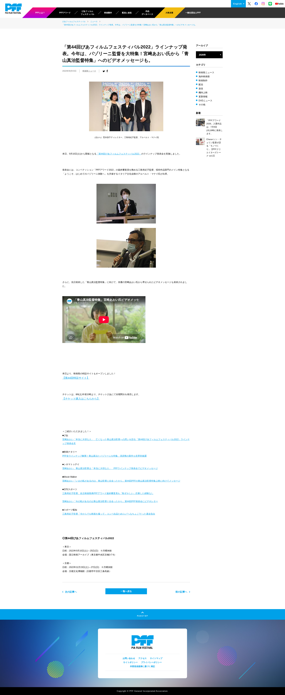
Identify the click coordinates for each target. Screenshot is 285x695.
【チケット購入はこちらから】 (81, 398)
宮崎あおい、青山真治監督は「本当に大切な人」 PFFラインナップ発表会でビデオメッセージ (110, 468)
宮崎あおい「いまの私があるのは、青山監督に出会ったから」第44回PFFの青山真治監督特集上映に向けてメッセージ (121, 481)
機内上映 (203, 92)
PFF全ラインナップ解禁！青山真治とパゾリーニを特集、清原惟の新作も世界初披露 (104, 456)
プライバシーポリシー (151, 662)
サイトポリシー (130, 662)
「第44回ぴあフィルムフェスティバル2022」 (118, 153)
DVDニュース (205, 100)
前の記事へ (181, 592)
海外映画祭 (204, 76)
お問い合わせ (129, 658)
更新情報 (203, 96)
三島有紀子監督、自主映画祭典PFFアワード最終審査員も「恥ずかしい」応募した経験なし (107, 493)
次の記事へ (71, 592)
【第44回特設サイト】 (75, 377)
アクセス (142, 658)
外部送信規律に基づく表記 (142, 666)
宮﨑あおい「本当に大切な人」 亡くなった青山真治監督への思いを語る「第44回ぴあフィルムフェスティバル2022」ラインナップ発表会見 (126, 441)
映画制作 (203, 80)
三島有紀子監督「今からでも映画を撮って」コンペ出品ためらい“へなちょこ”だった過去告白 (108, 514)
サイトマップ (156, 658)
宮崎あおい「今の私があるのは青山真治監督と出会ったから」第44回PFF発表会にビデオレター (110, 501)
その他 (202, 104)
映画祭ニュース (89, 71)
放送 (201, 88)
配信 (201, 84)
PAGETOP (142, 615)
